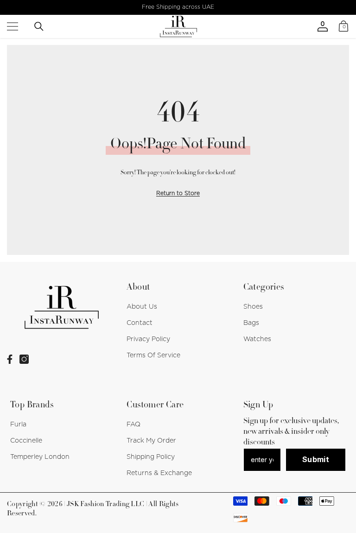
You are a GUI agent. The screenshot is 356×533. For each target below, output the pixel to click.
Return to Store (178, 193)
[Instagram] (24, 359)
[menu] (12, 26)
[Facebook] (9, 359)
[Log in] (322, 26)
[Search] (38, 26)
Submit (315, 459)
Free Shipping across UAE (178, 7)
